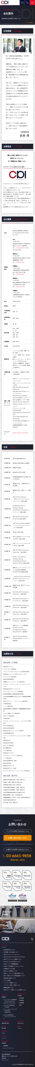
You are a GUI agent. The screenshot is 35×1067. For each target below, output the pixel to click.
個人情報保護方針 (6, 1054)
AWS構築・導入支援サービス (11, 952)
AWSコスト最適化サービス (10, 971)
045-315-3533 (20, 286)
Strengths (6, 1022)
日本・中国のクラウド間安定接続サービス (14, 975)
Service (5, 946)
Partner (5, 996)
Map (20, 1027)
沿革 (20, 1005)
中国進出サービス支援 (9, 968)
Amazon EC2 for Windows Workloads (14, 956)
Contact (21, 1022)
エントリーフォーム (9, 1048)
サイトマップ (5, 1060)
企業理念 (21, 1000)
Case (4, 1027)
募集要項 (6, 1045)
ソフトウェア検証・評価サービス (12, 985)
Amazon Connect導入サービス (12, 961)
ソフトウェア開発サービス (10, 982)
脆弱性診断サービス (9, 987)
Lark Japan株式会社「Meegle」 (9, 1006)
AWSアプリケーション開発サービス (13, 959)
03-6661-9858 (20, 248)
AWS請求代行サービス (9, 949)
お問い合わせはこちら (17, 838)
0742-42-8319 (20, 262)
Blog (3, 1032)
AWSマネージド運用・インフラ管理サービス (15, 990)
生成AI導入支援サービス (10, 978)
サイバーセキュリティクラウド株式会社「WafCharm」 (10, 1011)
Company (21, 994)
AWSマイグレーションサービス (11, 954)
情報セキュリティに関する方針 (9, 1056)
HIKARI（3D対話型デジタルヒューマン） (14, 966)
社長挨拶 (21, 998)
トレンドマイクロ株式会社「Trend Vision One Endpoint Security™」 (10, 1001)
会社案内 (31, 22)
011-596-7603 (20, 274)
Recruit (4, 1042)
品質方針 (4, 1058)
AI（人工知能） (7, 980)
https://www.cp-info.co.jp (20, 432)
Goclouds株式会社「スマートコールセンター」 (10, 1016)
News (4, 1037)
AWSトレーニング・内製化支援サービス (14, 973)
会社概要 (21, 1002)
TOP (27, 22)
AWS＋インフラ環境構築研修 (11, 964)
